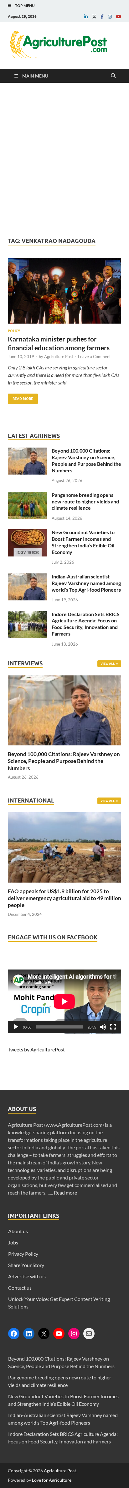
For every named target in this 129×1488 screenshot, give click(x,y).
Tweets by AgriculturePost (36, 1049)
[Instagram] (74, 1333)
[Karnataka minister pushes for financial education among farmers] (64, 293)
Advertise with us (27, 1276)
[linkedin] (85, 16)
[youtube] (119, 16)
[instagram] (109, 16)
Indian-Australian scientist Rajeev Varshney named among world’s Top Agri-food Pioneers (86, 583)
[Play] (16, 1027)
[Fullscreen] (113, 1027)
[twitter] (94, 16)
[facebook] (102, 16)
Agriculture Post (58, 356)
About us (18, 1231)
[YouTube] (58, 1333)
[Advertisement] (64, 160)
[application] (64, 1002)
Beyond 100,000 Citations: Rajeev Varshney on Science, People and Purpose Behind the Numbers (86, 460)
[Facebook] (13, 1333)
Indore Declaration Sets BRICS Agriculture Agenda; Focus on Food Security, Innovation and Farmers (86, 624)
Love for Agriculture (51, 1480)
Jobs (13, 1242)
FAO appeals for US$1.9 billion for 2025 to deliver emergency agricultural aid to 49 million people (64, 898)
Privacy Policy (23, 1254)
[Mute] (103, 1027)
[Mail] (89, 1333)
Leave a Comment (94, 356)
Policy (14, 331)
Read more (65, 1192)
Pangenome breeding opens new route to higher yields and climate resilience (85, 501)
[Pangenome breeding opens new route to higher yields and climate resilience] (27, 495)
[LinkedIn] (28, 1333)
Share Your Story (26, 1265)
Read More (20, 397)
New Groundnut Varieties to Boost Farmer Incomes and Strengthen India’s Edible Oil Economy (83, 542)
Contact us (20, 1288)
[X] (43, 1333)
